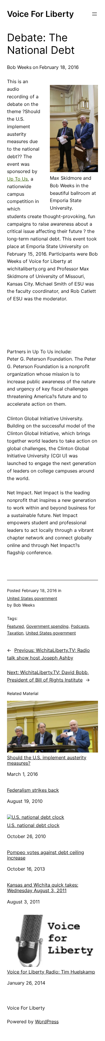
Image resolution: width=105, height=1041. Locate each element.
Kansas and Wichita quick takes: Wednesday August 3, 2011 (42, 887)
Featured (15, 626)
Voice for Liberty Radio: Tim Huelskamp (51, 972)
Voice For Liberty (40, 14)
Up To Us (17, 179)
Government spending (47, 626)
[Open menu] (94, 13)
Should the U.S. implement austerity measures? (46, 760)
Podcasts (80, 626)
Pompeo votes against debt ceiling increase (45, 855)
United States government (32, 598)
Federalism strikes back (33, 790)
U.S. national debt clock (33, 825)
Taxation (15, 632)
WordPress (47, 1021)
